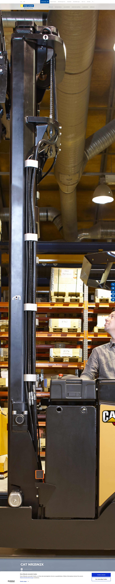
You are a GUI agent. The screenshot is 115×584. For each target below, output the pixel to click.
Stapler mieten (76, 7)
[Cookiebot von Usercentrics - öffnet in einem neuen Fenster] (11, 581)
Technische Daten (28, 569)
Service (92, 7)
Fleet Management (61, 1)
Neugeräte (67, 7)
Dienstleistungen (76, 1)
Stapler (50, 7)
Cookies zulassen (101, 574)
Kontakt (88, 1)
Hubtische (85, 7)
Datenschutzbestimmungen (27, 577)
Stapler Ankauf (53, 1)
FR (24, 1)
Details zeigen (23, 581)
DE (21, 1)
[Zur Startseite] (27, 6)
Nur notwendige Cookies (101, 579)
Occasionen (58, 7)
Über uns (83, 1)
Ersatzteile (69, 1)
